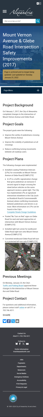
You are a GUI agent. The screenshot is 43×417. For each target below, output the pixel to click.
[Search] (38, 21)
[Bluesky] (4, 321)
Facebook (20, 344)
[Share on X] (13, 321)
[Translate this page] (39, 3)
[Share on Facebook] (9, 321)
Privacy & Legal (21, 387)
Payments (21, 363)
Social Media (21, 373)
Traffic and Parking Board (13, 285)
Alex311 (16, 336)
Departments (21, 366)
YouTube (27, 344)
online (21, 307)
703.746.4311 (25, 336)
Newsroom (21, 370)
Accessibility (21, 380)
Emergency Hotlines (21, 377)
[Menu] (4, 11)
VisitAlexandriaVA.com (21, 351)
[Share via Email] (17, 321)
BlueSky (17, 344)
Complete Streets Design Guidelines (21, 212)
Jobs (21, 359)
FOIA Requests (21, 384)
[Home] (21, 12)
